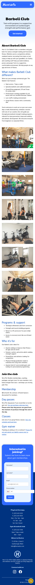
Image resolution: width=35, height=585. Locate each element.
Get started (17, 33)
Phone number (10, 488)
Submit (10, 497)
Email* (8, 480)
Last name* (9, 473)
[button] (31, 5)
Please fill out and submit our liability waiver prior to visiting (17, 432)
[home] (9, 5)
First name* (9, 465)
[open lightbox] (17, 137)
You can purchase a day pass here (18, 405)
